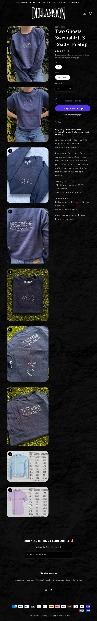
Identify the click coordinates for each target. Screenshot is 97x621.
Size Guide (77, 580)
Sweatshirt (62, 77)
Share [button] (60, 122)
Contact (30, 580)
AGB (48, 580)
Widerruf (40, 580)
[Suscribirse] (69, 555)
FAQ (68, 580)
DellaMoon (36, 615)
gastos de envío (81, 55)
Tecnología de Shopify (48, 615)
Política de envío (64, 615)
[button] (5, 13)
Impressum (19, 580)
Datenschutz (58, 580)
